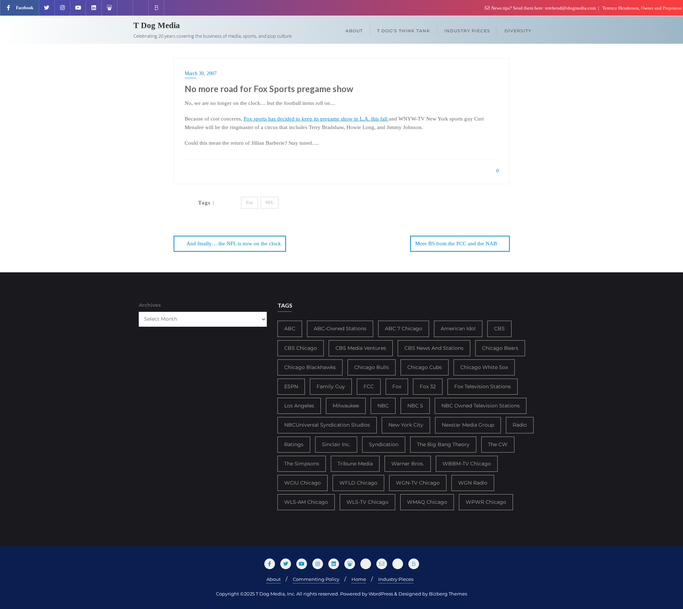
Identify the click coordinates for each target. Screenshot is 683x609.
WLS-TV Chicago (367, 502)
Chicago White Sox (484, 367)
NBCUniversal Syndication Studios (327, 425)
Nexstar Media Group (468, 425)
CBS (499, 328)
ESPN (291, 386)
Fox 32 (428, 386)
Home (358, 579)
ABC (289, 328)
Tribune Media (355, 463)
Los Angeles (299, 405)
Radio (520, 425)
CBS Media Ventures (360, 348)
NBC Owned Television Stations (480, 405)
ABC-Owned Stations (340, 328)
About (273, 579)
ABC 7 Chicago (403, 328)
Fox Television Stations (482, 386)
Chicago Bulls (371, 367)
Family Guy (331, 386)
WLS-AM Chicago (306, 502)
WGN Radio (472, 483)
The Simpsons (301, 463)
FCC (369, 386)
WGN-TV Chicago (418, 483)
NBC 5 (415, 405)
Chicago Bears (500, 348)
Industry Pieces (395, 579)
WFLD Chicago (358, 483)
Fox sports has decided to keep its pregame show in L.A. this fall (316, 119)
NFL (269, 202)
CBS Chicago (300, 348)
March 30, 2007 (201, 73)
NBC (383, 405)
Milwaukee (346, 405)
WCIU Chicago (302, 483)
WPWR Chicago (486, 502)
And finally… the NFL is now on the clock (233, 243)
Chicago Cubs (424, 367)
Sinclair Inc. (336, 444)
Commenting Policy (316, 579)
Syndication (383, 444)
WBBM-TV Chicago (467, 463)
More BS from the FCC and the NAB (456, 243)
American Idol (458, 328)
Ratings (293, 444)
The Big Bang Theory (443, 444)
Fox (249, 202)
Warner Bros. (407, 463)
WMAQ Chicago (427, 502)
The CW (498, 444)
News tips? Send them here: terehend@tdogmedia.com (543, 8)
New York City (405, 425)
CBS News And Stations (434, 348)
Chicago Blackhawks (310, 367)
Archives (150, 305)
